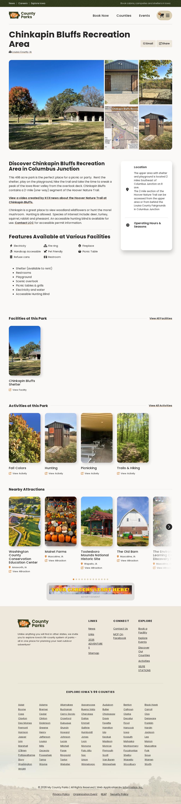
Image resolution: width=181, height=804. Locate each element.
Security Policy (119, 794)
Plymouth (108, 750)
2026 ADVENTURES (95, 643)
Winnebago (88, 764)
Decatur (128, 718)
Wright (22, 768)
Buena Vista (88, 709)
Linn (20, 741)
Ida (104, 732)
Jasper (22, 737)
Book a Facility (142, 630)
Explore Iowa (38, 3)
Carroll (148, 709)
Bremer (43, 709)
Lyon (84, 741)
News (12, 3)
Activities (144, 661)
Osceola (44, 750)
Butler (106, 709)
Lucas (63, 741)
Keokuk (107, 737)
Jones (84, 737)
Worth (148, 764)
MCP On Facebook (119, 636)
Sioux (148, 755)
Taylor (63, 759)
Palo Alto (86, 750)
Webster (65, 764)
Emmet (85, 723)
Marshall (23, 746)
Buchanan (66, 709)
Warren (149, 759)
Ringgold (65, 755)
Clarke (127, 714)
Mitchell (64, 746)
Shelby (127, 755)
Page (63, 750)
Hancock (129, 727)
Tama (42, 759)
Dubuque (65, 723)
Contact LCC (24, 223)
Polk (147, 750)
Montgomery (131, 746)
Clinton (43, 718)
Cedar (43, 714)
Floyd (127, 723)
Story (21, 759)
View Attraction (21, 571)
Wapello (128, 759)
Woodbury (130, 764)
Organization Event (85, 794)
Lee (147, 737)
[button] (73, 579)
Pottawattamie (26, 755)
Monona (86, 746)
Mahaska (129, 741)
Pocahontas (131, 750)
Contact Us (120, 628)
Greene (43, 727)
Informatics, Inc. (133, 787)
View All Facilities (161, 318)
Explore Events (142, 640)
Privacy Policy (61, 794)
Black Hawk (151, 704)
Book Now (101, 15)
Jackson (149, 732)
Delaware (150, 718)
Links (91, 634)
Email (149, 43)
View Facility (19, 390)
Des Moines (25, 723)
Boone (22, 709)
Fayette (107, 723)
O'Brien (22, 750)
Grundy (64, 727)
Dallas (85, 718)
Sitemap (93, 653)
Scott (105, 755)
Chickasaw (109, 714)
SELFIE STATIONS (144, 668)
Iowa (126, 732)
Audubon (108, 704)
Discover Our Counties (144, 651)
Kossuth (128, 737)
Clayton (22, 718)
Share (166, 43)
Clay (147, 714)
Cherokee (87, 714)
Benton (128, 704)
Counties (123, 15)
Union (84, 759)
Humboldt (87, 732)
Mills (41, 746)
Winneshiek (109, 764)
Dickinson (44, 723)
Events (144, 15)
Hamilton (108, 727)
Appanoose (88, 704)
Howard (64, 732)
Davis (106, 718)
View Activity (19, 473)
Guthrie (85, 727)
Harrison (23, 732)
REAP (104, 794)
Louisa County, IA (22, 52)
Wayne (43, 764)
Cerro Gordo (67, 714)
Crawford (65, 718)
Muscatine (150, 746)
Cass (21, 714)
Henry (42, 732)
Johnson (65, 737)
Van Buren (109, 759)
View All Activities (160, 405)
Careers (23, 3)
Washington (25, 764)
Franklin (149, 723)
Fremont (23, 727)
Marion (149, 741)
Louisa (43, 741)
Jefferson (44, 737)
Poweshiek (45, 755)
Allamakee (66, 704)
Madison (107, 741)
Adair (21, 704)
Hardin (148, 727)
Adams (43, 704)
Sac (83, 755)
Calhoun (128, 709)
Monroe (107, 746)
